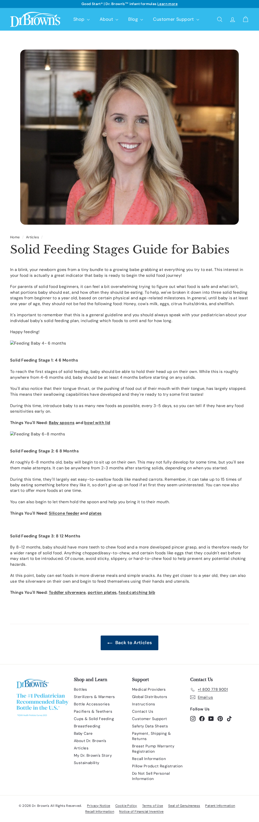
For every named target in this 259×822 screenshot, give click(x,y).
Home (15, 237)
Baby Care (83, 733)
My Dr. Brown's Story (93, 755)
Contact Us (142, 711)
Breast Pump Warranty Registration (153, 749)
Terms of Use (152, 806)
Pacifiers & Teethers (93, 711)
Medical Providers (149, 689)
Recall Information (149, 758)
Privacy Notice (98, 806)
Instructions (143, 704)
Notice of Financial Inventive (141, 811)
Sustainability (86, 762)
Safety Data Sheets (150, 726)
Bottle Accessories (92, 704)
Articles (32, 237)
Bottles (80, 689)
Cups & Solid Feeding (94, 718)
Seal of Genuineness (184, 806)
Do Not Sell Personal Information (151, 776)
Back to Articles (133, 643)
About (107, 19)
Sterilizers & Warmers (94, 696)
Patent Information (220, 806)
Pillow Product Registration (157, 766)
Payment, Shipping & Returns (151, 736)
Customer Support (174, 19)
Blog (133, 19)
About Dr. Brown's (90, 740)
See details (159, 4)
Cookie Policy (126, 806)
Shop (79, 19)
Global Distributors (149, 696)
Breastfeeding (87, 726)
